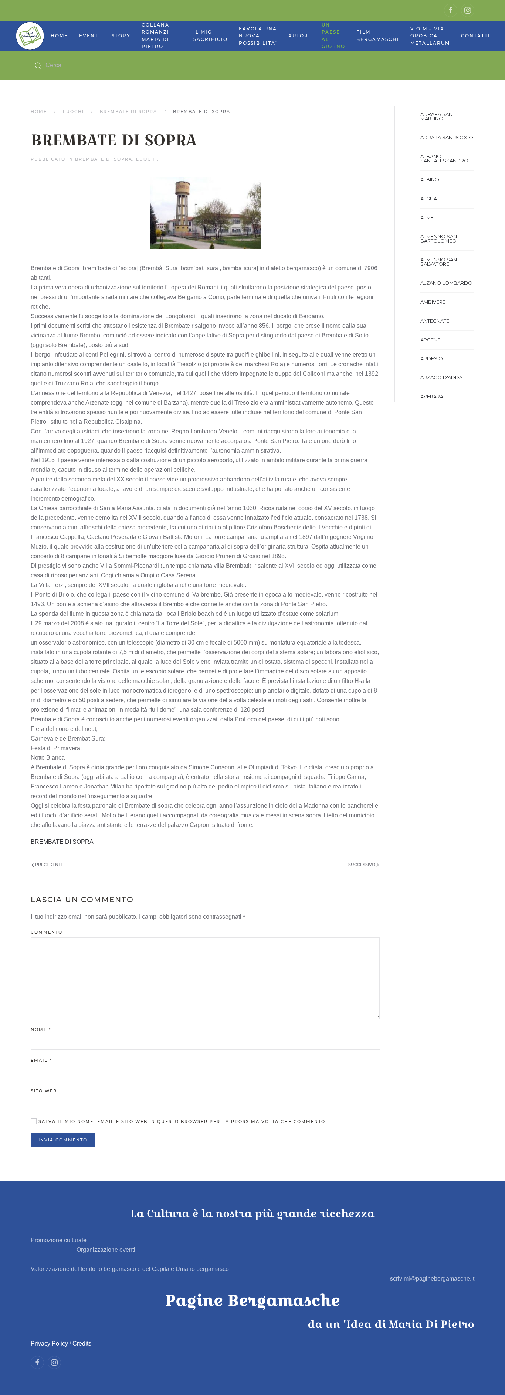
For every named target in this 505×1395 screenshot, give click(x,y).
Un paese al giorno (333, 35)
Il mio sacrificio (210, 35)
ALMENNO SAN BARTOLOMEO (438, 238)
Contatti (475, 35)
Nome (41, 1029)
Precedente (48, 864)
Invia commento (62, 1140)
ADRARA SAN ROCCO (446, 137)
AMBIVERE (432, 302)
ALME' (427, 217)
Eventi (90, 35)
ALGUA (428, 199)
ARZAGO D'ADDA (441, 377)
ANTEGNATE (434, 321)
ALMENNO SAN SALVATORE (438, 262)
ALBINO (429, 179)
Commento (46, 932)
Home (59, 35)
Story (121, 35)
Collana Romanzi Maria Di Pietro (155, 35)
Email (41, 1060)
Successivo (362, 864)
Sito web (44, 1090)
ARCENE (430, 340)
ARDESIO (431, 358)
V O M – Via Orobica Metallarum (430, 36)
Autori (299, 35)
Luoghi (73, 111)
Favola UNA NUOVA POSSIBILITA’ (258, 36)
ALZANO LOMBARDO (446, 283)
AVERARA (431, 396)
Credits (81, 1343)
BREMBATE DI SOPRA (128, 111)
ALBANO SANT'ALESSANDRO (444, 158)
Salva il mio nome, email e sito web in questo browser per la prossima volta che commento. (182, 1121)
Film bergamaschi (377, 35)
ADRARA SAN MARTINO (436, 116)
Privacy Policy (49, 1343)
